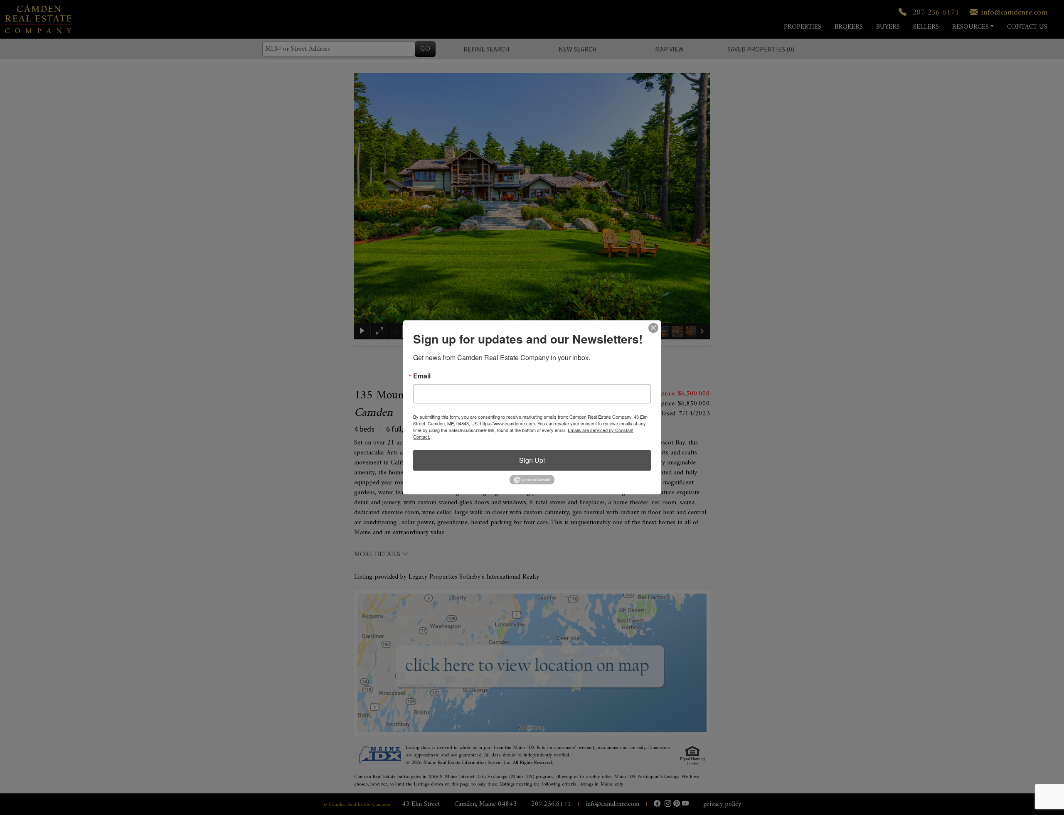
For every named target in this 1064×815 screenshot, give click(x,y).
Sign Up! (532, 460)
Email (422, 376)
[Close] (653, 328)
